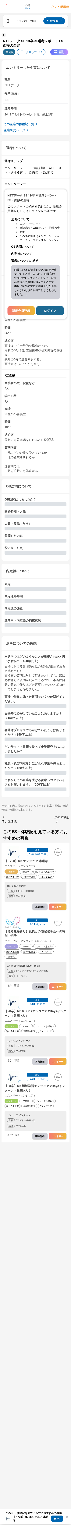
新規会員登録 (21, 311)
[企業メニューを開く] (13, 852)
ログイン (50, 311)
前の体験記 (9, 821)
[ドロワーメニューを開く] (4, 6)
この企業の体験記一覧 (19, 124)
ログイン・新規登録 (58, 6)
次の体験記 (61, 817)
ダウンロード (56, 20)
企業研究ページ (14, 130)
